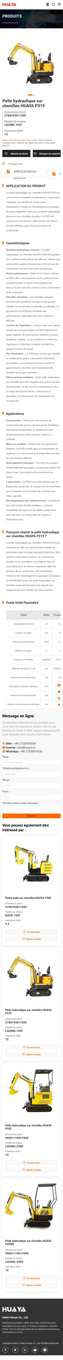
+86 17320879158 (25, 743)
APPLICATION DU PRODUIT (25, 172)
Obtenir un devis (16, 153)
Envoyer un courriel (47, 153)
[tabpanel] (31, 63)
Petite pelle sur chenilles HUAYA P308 (28, 898)
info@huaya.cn (26, 747)
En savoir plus (31, 931)
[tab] (30, 95)
